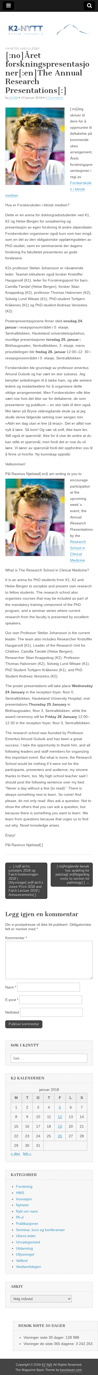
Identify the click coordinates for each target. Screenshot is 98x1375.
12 (60, 1117)
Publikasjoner (27, 1223)
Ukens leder (29, 48)
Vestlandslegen (28, 1267)
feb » (27, 1153)
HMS (20, 1193)
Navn (10, 987)
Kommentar (16, 938)
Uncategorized (28, 1242)
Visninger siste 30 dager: (45, 1337)
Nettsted (12, 1012)
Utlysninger (25, 1254)
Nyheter (12, 48)
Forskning (24, 1186)
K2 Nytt (47, 1365)
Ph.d (20, 1217)
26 (60, 1136)
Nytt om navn (27, 1211)
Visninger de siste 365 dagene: (50, 1344)
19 (60, 1126)
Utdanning (24, 1248)
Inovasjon (24, 1199)
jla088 (13, 98)
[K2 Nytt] (49, 25)
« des (15, 1153)
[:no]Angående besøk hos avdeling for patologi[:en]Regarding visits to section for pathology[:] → (72, 874)
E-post (11, 1000)
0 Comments (54, 98)
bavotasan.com (71, 1370)
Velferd (21, 1261)
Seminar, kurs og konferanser (40, 1230)
